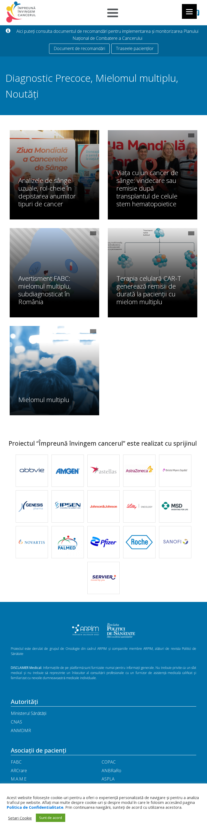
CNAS (16, 722)
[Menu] (189, 11)
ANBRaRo (111, 771)
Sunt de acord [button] (50, 817)
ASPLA (108, 779)
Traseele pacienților (135, 48)
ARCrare (19, 771)
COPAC (109, 762)
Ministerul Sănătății (28, 713)
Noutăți (22, 94)
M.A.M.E (18, 779)
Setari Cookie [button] (20, 817)
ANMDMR (21, 730)
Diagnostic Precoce (48, 78)
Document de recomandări (79, 48)
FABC (16, 762)
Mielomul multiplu (135, 78)
